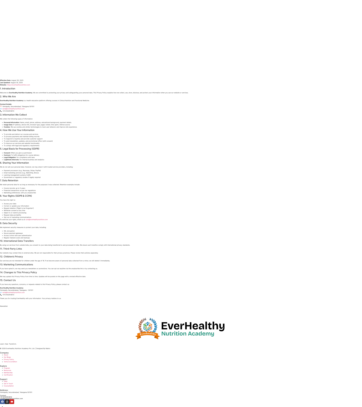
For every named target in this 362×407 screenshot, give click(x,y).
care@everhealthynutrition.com (13, 109)
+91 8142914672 (6, 397)
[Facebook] (2, 401)
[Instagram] (7, 401)
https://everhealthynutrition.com (18, 85)
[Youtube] (11, 401)
